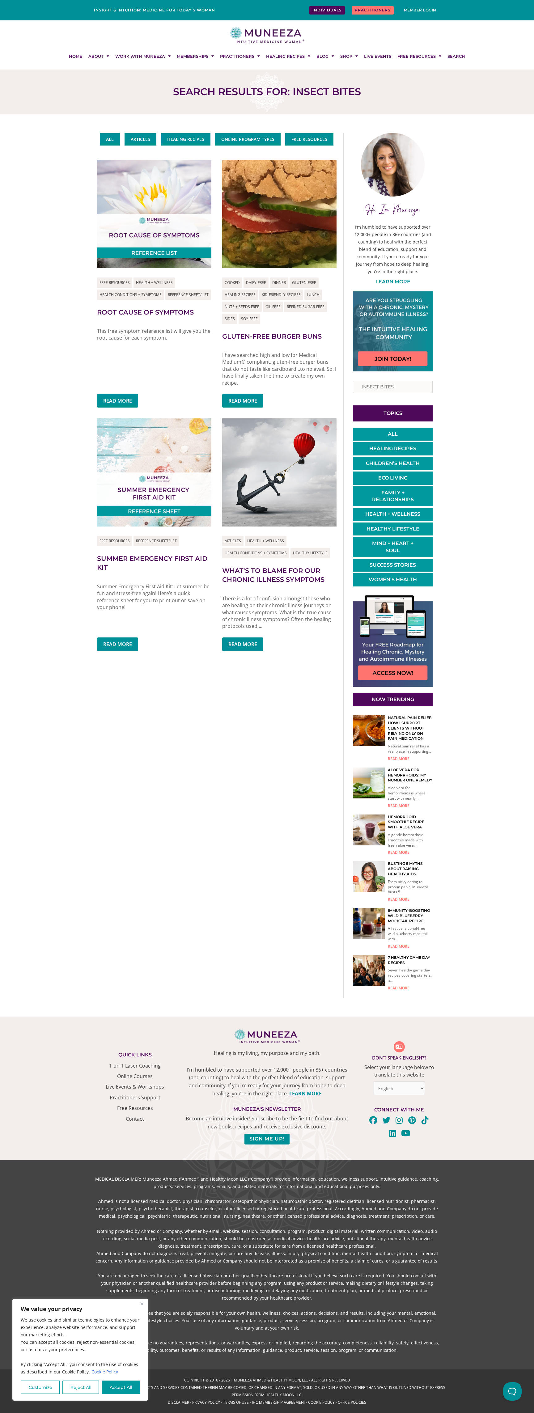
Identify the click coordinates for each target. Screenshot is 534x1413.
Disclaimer (178, 1402)
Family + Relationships (393, 496)
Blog (322, 56)
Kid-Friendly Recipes (281, 294)
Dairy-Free (256, 282)
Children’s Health (393, 463)
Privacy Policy (206, 1402)
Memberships (192, 56)
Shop (346, 56)
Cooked (232, 282)
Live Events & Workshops (135, 1086)
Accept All (121, 1387)
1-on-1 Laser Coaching (135, 1065)
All (393, 434)
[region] (80, 1350)
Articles (233, 541)
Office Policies (352, 1402)
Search (456, 56)
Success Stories (393, 565)
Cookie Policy (104, 1372)
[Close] (142, 1304)
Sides (230, 318)
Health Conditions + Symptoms (131, 294)
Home (75, 56)
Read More (117, 400)
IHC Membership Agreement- (280, 1402)
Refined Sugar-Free (305, 306)
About (96, 56)
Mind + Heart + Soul (392, 546)
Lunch (313, 294)
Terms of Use (236, 1402)
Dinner (279, 282)
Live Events (377, 56)
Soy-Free (249, 318)
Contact (135, 1118)
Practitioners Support (135, 1097)
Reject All (80, 1387)
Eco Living (393, 478)
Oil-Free (273, 306)
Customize (40, 1387)
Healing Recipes (285, 56)
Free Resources (416, 56)
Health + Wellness (154, 282)
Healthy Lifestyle (310, 553)
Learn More (392, 282)
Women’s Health (393, 579)
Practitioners (237, 56)
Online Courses (135, 1076)
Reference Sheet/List (188, 294)
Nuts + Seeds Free (242, 306)
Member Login (420, 10)
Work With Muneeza (140, 56)
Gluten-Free (304, 282)
